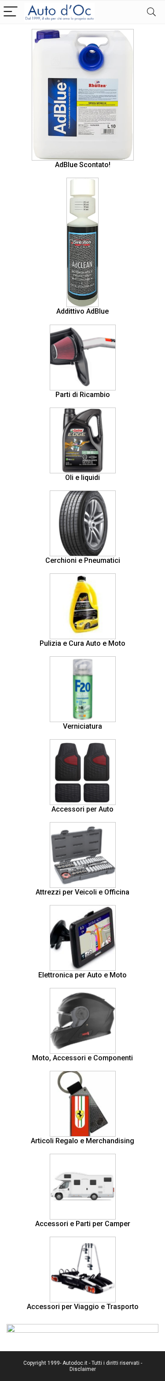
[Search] (151, 12)
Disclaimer (83, 1369)
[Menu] (10, 12)
